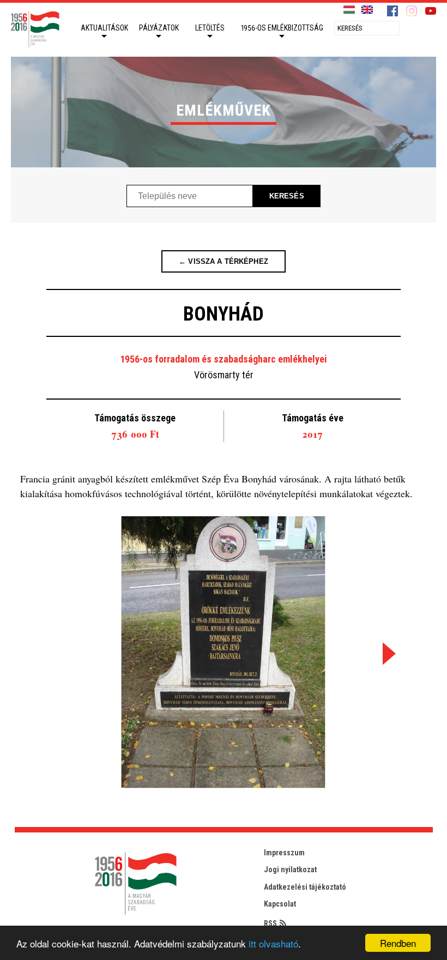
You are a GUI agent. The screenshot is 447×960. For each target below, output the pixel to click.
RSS (270, 923)
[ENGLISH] (367, 10)
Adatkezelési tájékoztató (305, 887)
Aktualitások (104, 27)
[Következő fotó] (387, 654)
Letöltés (210, 27)
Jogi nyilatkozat (290, 869)
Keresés (286, 196)
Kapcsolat (280, 903)
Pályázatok (159, 27)
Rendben (398, 943)
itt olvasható (273, 943)
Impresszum (284, 852)
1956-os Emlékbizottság (282, 27)
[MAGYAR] (349, 10)
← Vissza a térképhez (223, 261)
